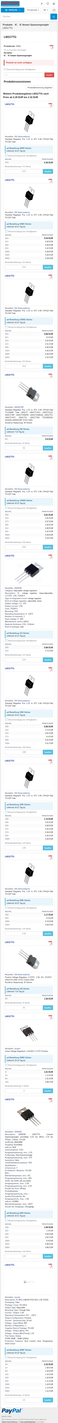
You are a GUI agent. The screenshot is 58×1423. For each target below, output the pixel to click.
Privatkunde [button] (32, 10)
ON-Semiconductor (22, 974)
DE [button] (45, 10)
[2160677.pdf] (51, 1100)
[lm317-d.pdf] (52, 47)
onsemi (17, 1049)
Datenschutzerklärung (9, 1422)
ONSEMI (18, 588)
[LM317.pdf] (51, 556)
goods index (7, 1416)
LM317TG (9, 104)
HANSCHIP (19, 407)
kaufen (49, 75)
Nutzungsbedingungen (28, 1422)
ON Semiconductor (22, 137)
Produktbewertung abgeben (40, 87)
